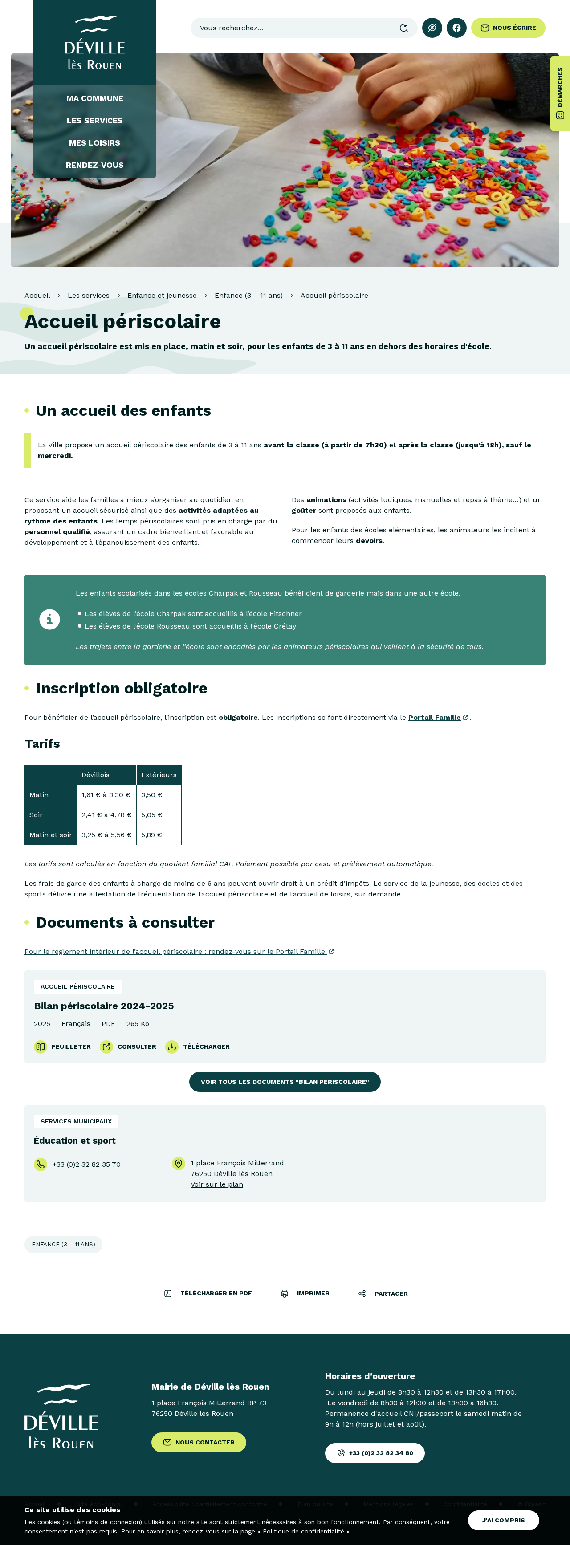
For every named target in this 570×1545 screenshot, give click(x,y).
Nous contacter (205, 1442)
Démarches (559, 87)
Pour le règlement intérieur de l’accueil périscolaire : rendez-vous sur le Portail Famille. (175, 951)
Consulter (137, 1046)
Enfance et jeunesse (162, 295)
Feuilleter (71, 1046)
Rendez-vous (95, 165)
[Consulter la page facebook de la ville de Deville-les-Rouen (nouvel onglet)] (457, 28)
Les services (95, 120)
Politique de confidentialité (303, 1531)
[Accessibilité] (432, 28)
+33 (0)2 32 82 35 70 (87, 1164)
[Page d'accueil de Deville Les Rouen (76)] (94, 42)
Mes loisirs (94, 142)
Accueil (37, 295)
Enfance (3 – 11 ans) (249, 295)
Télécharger (206, 1046)
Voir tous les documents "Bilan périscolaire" (285, 1081)
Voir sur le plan (217, 1184)
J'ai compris (503, 1520)
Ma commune (94, 98)
